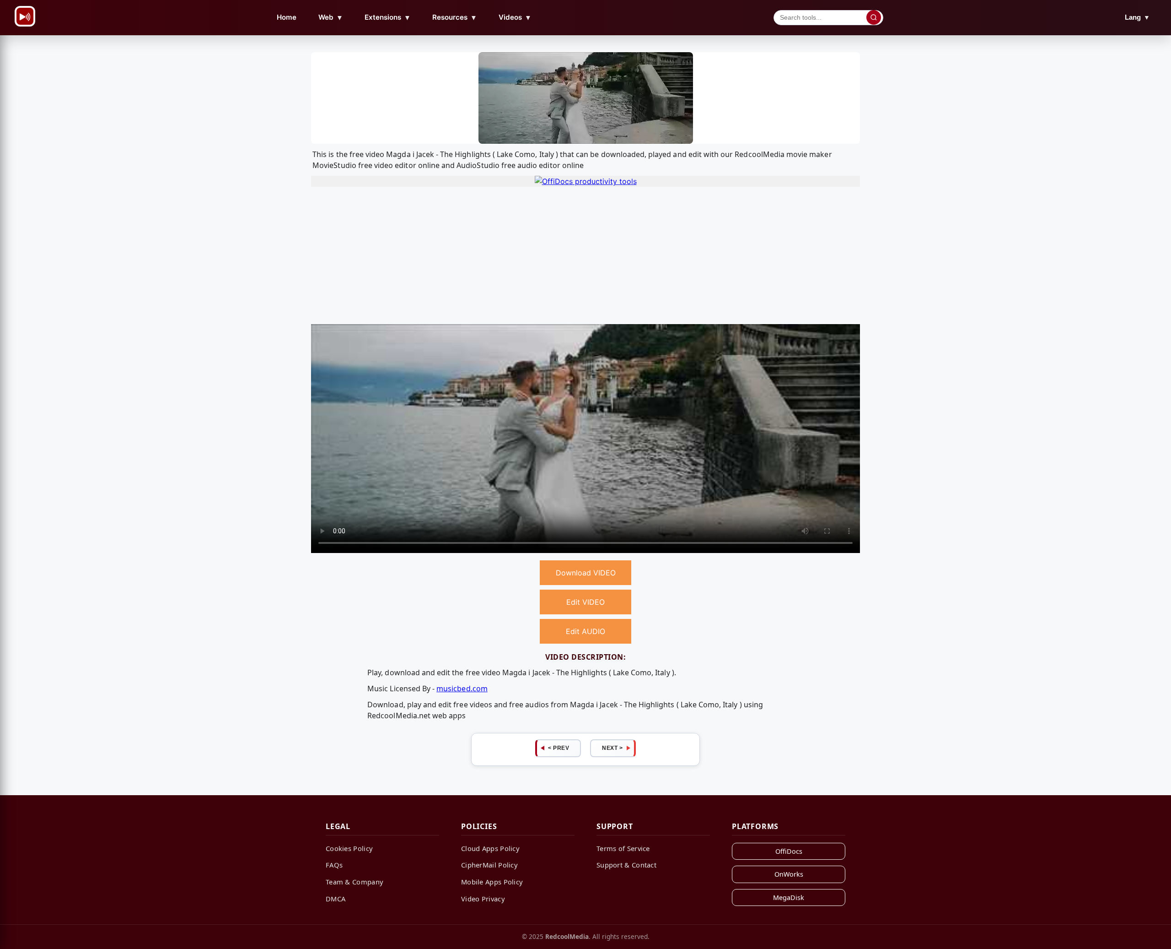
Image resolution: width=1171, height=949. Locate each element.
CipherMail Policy (489, 864)
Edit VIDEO (585, 602)
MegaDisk (788, 897)
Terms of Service (623, 848)
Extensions (388, 17)
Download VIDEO (586, 572)
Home (286, 17)
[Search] (873, 17)
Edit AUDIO (585, 631)
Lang (1137, 17)
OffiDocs (788, 851)
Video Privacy (483, 898)
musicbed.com (462, 688)
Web (330, 17)
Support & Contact (626, 864)
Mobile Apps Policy (492, 881)
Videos (515, 17)
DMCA (335, 898)
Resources (454, 17)
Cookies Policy (349, 848)
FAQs (334, 864)
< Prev (558, 748)
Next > (612, 748)
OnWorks (788, 874)
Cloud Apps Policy (490, 848)
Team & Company (354, 881)
